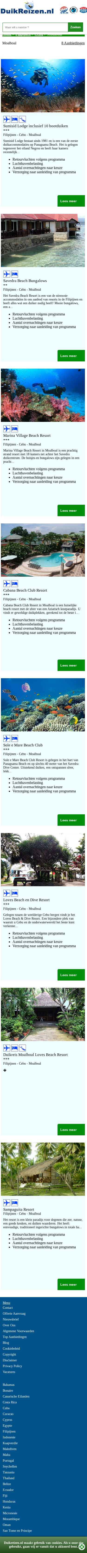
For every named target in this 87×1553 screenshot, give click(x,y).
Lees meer (68, 201)
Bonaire (8, 1390)
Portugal (8, 1460)
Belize (7, 1484)
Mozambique (11, 1519)
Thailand (8, 1478)
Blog (6, 1343)
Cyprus (7, 1420)
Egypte (7, 1425)
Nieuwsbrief (11, 1319)
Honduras (9, 1501)
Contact (8, 1307)
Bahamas (8, 1385)
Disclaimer (10, 1360)
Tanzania (8, 1472)
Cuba (6, 1408)
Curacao (8, 1414)
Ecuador (8, 1490)
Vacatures (9, 1372)
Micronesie (10, 1513)
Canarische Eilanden (16, 1396)
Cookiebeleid (11, 1348)
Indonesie (9, 1437)
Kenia (6, 1507)
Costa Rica (10, 1402)
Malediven (9, 1449)
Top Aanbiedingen (15, 1337)
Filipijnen (9, 1431)
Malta (6, 1455)
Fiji (5, 1495)
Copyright (9, 1354)
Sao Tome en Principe (17, 1530)
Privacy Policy (12, 1366)
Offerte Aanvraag (14, 1313)
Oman (7, 1525)
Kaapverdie (10, 1443)
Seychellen (10, 1466)
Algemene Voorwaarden (18, 1331)
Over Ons (9, 1325)
